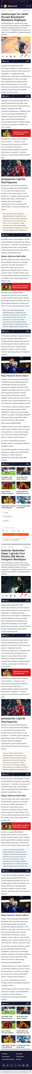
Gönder (16, 534)
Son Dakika (19, 1053)
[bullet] (14, 531)
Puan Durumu (5, 1056)
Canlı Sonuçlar (20, 1056)
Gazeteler (18, 1059)
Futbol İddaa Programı (8, 1059)
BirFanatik (3, 10)
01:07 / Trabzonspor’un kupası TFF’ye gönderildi (16, 1)
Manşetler (4, 1053)
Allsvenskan (10, 10)
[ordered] (12, 531)
